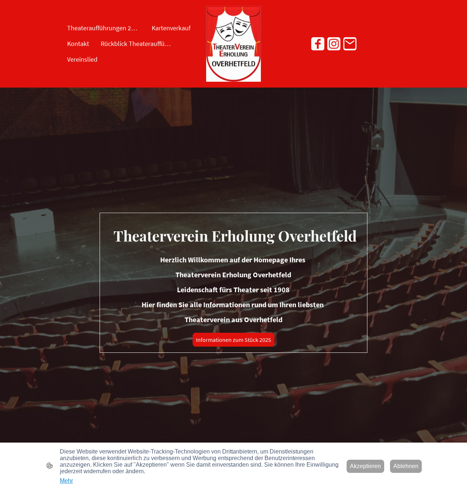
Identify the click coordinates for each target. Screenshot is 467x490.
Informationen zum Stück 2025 (233, 339)
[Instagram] (333, 43)
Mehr (66, 481)
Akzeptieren (365, 466)
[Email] (349, 43)
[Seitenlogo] (233, 44)
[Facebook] (317, 43)
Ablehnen (405, 466)
